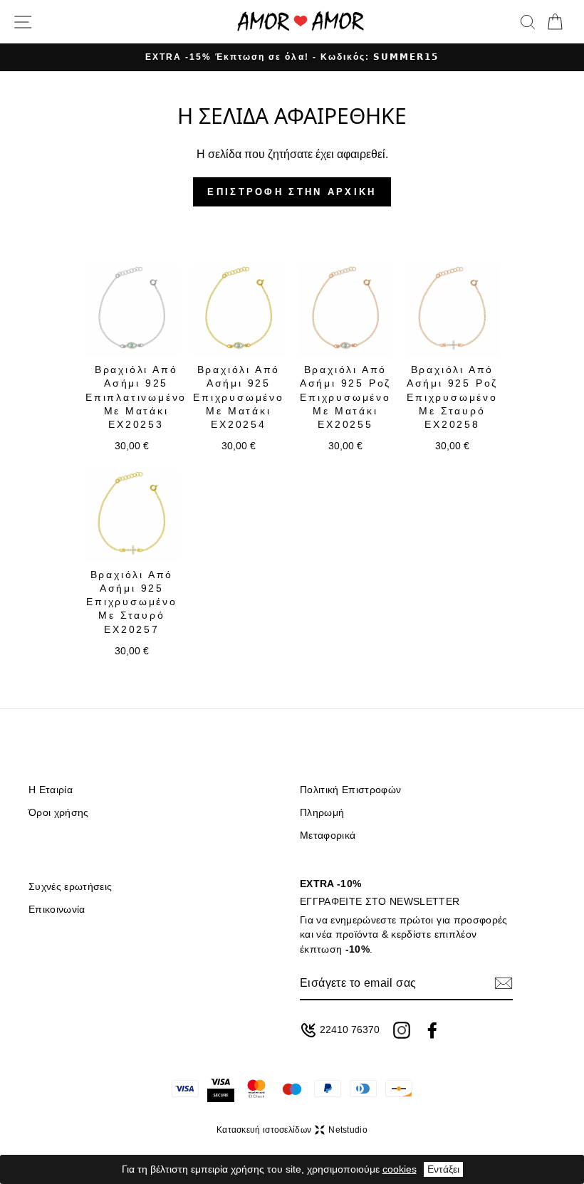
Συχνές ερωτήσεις (70, 886)
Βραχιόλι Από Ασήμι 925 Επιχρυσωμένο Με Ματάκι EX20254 (238, 397)
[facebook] (432, 1030)
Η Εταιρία (50, 790)
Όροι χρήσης (58, 812)
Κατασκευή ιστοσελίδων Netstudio (292, 1130)
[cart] (555, 22)
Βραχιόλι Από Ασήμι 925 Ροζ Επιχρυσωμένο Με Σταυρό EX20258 (452, 397)
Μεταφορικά (327, 835)
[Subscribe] (503, 983)
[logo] (300, 21)
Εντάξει (443, 1169)
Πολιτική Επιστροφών (350, 790)
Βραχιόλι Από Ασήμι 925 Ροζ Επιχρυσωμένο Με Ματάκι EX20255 (345, 397)
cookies (399, 1169)
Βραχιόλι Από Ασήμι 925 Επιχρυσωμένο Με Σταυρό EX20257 (131, 602)
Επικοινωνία (56, 909)
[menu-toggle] (22, 22)
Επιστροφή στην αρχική (291, 192)
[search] (528, 22)
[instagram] (401, 1030)
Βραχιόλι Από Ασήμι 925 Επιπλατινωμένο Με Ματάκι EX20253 (136, 397)
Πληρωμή (322, 812)
